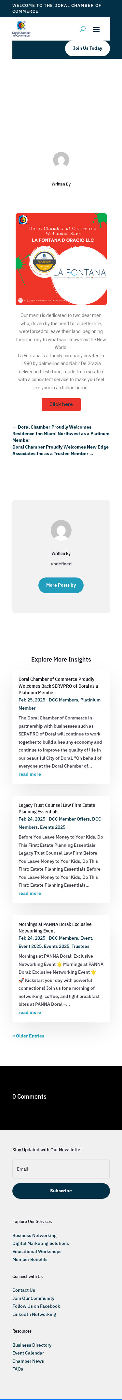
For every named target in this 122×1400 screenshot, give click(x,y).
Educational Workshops (36, 1251)
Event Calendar (28, 1353)
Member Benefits (29, 1259)
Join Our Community (33, 1298)
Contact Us (23, 1290)
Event (86, 938)
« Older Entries (28, 1036)
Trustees (61, 134)
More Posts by (61, 585)
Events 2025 (52, 827)
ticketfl (32, 127)
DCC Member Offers (69, 819)
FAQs (17, 1369)
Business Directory (31, 1345)
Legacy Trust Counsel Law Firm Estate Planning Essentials (57, 808)
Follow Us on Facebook (36, 1306)
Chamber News (28, 1361)
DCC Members (87, 127)
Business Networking (34, 1235)
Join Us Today (87, 48)
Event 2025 (30, 946)
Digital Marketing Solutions (40, 1243)
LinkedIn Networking (34, 1314)
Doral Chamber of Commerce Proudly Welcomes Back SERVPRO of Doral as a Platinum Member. (58, 686)
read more (30, 774)
